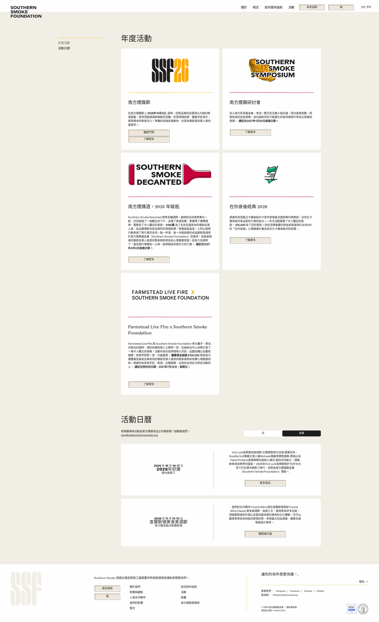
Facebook (295, 591)
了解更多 (149, 139)
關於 (244, 7)
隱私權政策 (291, 607)
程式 (256, 7)
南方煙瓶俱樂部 (190, 603)
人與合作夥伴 (138, 597)
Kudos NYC (279, 610)
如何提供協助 (273, 7)
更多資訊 (265, 483)
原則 (270, 610)
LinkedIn (320, 591)
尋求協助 (312, 7)
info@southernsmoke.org (285, 595)
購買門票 (149, 132)
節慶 (183, 597)
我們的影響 (136, 603)
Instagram (281, 591)
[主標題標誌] (26, 11)
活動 (291, 7)
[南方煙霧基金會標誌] (26, 589)
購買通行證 (265, 534)
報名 (361, 582)
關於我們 (135, 586)
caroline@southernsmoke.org (139, 435)
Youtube (308, 591)
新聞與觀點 (136, 592)
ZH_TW (364, 7)
